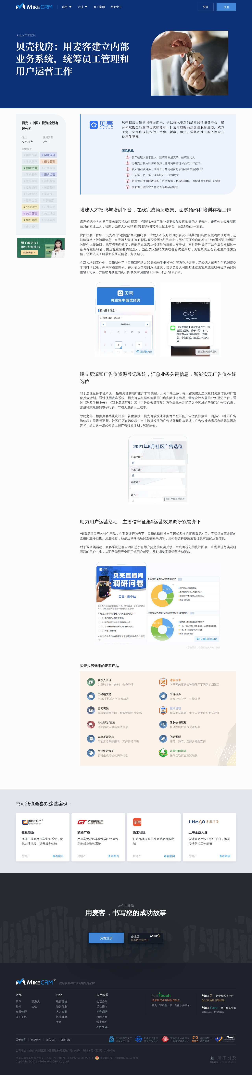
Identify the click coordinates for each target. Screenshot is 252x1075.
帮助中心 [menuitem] (116, 6)
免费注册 (106, 938)
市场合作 (36, 1039)
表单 (18, 1001)
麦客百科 (207, 1012)
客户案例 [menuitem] (99, 6)
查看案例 (58, 856)
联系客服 (219, 1012)
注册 (226, 7)
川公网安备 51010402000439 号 (119, 1057)
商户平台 (21, 1016)
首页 (154, 1005)
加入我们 (51, 1039)
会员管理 (21, 1011)
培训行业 (61, 1006)
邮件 (18, 1006)
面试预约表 (144, 351)
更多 (59, 1021)
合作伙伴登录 (182, 1005)
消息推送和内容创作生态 (166, 1000)
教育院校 (61, 1001)
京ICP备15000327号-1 (80, 1057)
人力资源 (61, 1011)
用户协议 (66, 1039)
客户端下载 (165, 1005)
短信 (34, 1006)
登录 (205, 7)
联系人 (36, 1001)
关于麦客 (21, 1039)
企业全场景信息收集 (213, 1000)
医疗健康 (61, 1016)
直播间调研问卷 (206, 639)
